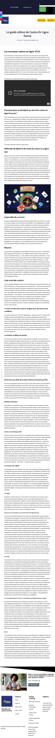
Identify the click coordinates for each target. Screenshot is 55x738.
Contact (17, 714)
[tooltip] (1, 12)
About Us (17, 703)
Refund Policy (31, 733)
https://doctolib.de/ (35, 119)
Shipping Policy (32, 731)
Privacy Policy (31, 729)
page (5, 66)
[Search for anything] (42, 9)
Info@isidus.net (47, 701)
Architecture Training (33, 723)
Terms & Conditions (33, 727)
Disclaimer (31, 735)
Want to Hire (18, 707)
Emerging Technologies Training (32, 707)
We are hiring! (49, 1)
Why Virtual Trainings (34, 701)
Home (16, 700)
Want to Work (18, 710)
